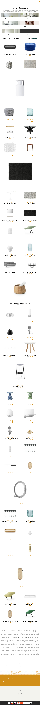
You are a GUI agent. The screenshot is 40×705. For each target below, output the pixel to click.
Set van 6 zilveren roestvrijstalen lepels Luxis (30, 455)
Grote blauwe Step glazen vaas (30, 255)
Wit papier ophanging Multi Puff (10, 455)
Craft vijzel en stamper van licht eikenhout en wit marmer (20, 303)
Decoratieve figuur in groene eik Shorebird (30, 621)
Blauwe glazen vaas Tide (30, 120)
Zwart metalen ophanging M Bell (10, 338)
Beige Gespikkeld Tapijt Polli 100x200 (30, 203)
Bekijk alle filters (34, 38)
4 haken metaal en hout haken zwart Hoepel (10, 355)
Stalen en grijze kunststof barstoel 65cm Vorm (30, 338)
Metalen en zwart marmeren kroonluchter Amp (30, 272)
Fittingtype (28, 38)
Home (2, 5)
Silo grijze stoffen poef (10, 120)
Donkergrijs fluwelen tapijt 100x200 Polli (30, 220)
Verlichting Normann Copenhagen (29, 34)
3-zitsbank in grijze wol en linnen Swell (10, 54)
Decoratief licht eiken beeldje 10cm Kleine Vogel (10, 621)
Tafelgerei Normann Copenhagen (29, 26)
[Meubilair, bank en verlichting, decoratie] (20, 2)
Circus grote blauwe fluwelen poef (30, 54)
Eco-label (22, 38)
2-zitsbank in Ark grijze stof (10, 272)
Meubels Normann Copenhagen (11, 26)
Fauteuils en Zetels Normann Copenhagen (29, 18)
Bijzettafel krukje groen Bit (30, 403)
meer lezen (35, 11)
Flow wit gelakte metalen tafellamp (10, 203)
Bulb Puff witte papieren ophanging (10, 255)
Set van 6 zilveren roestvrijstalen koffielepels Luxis (10, 521)
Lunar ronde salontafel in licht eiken (10, 137)
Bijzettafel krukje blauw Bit (10, 403)
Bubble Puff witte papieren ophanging (30, 538)
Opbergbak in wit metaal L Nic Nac (30, 604)
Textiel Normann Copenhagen (11, 34)
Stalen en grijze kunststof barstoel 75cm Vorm (10, 438)
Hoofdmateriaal (16, 38)
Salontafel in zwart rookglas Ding (30, 137)
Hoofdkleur (10, 38)
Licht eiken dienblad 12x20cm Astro (10, 538)
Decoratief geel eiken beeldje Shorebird (10, 604)
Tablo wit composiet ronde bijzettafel (30, 355)
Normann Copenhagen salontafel (23, 637)
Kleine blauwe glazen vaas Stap (30, 521)
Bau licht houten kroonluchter (30, 438)
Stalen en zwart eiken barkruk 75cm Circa (20, 386)
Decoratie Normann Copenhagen (10, 18)
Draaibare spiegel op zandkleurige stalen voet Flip (10, 220)
